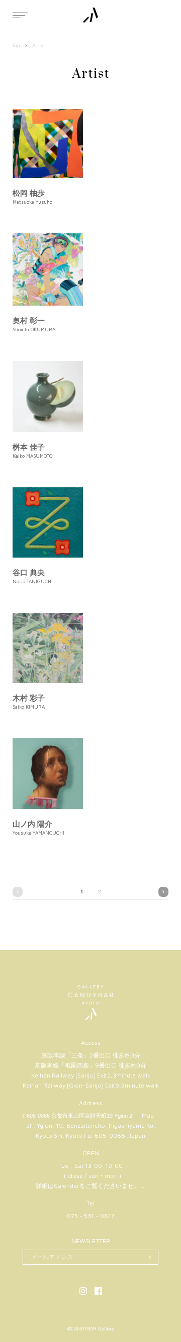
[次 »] (163, 892)
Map (148, 1115)
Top (16, 45)
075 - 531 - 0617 (91, 1216)
